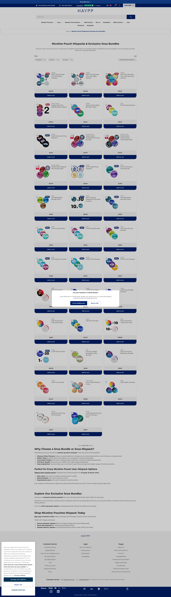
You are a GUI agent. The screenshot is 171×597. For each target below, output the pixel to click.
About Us (121, 547)
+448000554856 (84, 579)
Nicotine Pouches (47, 22)
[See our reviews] (88, 5)
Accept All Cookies (18, 579)
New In (98, 22)
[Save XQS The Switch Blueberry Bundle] (106, 351)
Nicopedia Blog (121, 556)
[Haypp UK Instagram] (51, 591)
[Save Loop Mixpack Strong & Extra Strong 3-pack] (71, 412)
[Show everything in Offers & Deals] (123, 22)
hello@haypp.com (69, 579)
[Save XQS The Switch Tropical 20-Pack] (106, 320)
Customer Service (50, 544)
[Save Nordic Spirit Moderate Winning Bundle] (71, 135)
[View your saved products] (119, 5)
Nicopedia (90, 25)
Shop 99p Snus (85, 2)
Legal (85, 544)
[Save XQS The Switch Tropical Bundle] (37, 320)
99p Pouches (88, 22)
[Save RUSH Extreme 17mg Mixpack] (37, 135)
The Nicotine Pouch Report (120, 559)
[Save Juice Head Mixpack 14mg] (71, 382)
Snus (59, 22)
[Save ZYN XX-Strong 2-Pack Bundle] (106, 166)
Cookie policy (85, 553)
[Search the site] (131, 17)
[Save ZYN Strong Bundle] (71, 228)
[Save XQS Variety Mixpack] (106, 382)
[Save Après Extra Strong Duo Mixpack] (37, 412)
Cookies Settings (18, 590)
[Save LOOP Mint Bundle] (37, 351)
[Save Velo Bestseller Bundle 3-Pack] (106, 197)
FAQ (50, 562)
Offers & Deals (117, 22)
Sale (128, 22)
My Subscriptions (50, 559)
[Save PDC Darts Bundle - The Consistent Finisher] (37, 74)
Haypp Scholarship (121, 562)
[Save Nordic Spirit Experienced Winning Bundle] (106, 135)
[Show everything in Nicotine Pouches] (53, 22)
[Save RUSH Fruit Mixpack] (106, 258)
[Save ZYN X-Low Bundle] (37, 228)
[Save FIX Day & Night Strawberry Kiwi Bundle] (71, 351)
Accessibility (85, 556)
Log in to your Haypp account (50, 553)
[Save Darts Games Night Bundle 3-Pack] (71, 104)
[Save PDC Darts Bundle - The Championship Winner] (106, 74)
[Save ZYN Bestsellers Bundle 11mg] (37, 197)
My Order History (50, 556)
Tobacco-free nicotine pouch (45, 473)
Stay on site (94, 303)
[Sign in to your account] (115, 5)
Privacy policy (85, 550)
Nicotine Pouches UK (121, 550)
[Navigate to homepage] (85, 535)
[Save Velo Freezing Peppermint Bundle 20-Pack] (71, 197)
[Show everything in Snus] (61, 22)
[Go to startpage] (85, 11)
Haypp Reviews (50, 550)
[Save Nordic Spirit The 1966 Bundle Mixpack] (37, 104)
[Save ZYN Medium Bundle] (37, 258)
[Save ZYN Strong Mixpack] (106, 104)
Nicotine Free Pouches (72, 22)
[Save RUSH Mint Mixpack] (71, 258)
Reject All (18, 585)
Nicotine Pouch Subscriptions (121, 572)
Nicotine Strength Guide (121, 568)
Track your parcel (50, 565)
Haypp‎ (68, 31)
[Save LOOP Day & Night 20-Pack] (71, 289)
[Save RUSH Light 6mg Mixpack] (71, 166)
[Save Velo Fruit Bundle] (37, 382)
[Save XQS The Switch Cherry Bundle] (37, 289)
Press (50, 572)
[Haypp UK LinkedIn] (58, 591)
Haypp (120, 544)
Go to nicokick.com (78, 303)
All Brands (80, 25)
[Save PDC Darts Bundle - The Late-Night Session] (71, 74)
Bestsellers (106, 22)
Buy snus (37, 516)
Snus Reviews (121, 565)
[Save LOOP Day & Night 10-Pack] (106, 289)
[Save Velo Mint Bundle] (71, 320)
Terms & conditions (85, 547)
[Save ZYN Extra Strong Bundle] (106, 228)
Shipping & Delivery (50, 568)
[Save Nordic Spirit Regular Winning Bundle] (37, 166)
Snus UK (121, 553)
